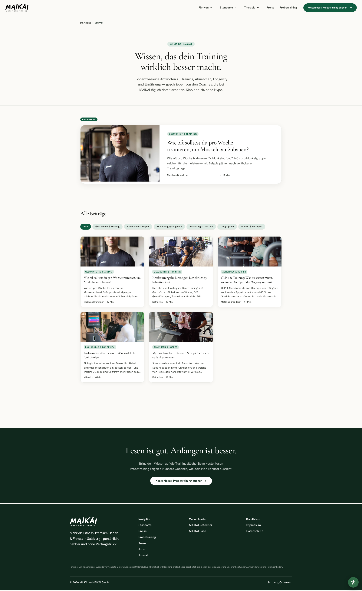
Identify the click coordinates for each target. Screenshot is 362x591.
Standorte (226, 7)
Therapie (249, 7)
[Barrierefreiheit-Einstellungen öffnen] (353, 582)
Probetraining (288, 7)
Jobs (141, 549)
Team (142, 543)
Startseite (85, 22)
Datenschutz (254, 531)
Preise (270, 7)
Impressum (253, 525)
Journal (143, 555)
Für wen (204, 7)
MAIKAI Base (197, 531)
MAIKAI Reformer (200, 525)
